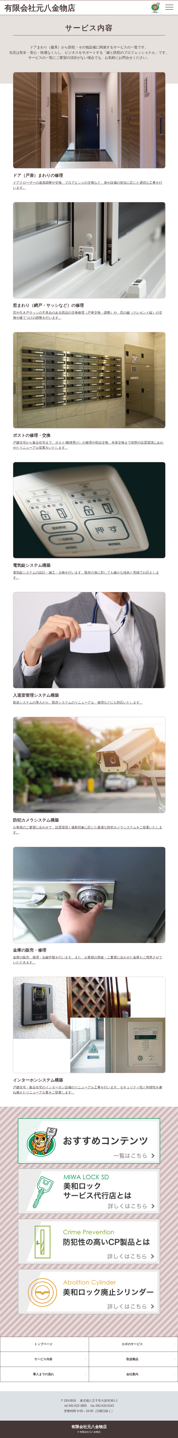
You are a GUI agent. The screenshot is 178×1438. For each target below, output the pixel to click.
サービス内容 (43, 1359)
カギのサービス (132, 1344)
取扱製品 (132, 1359)
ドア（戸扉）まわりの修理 (38, 175)
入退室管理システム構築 (36, 695)
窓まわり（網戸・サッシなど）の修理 (48, 305)
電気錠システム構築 (32, 565)
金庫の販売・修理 (29, 950)
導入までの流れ (43, 1374)
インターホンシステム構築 (38, 1080)
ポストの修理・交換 (32, 435)
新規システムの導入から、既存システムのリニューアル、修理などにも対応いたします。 (78, 702)
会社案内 (132, 1374)
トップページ (43, 1344)
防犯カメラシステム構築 (36, 820)
